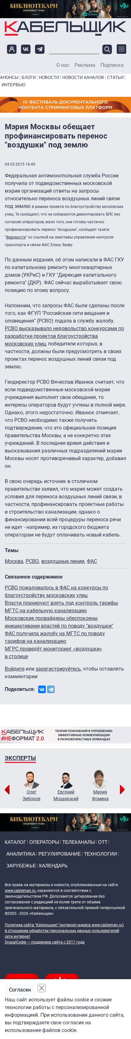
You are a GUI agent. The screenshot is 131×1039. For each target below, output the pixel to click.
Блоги (29, 77)
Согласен (20, 990)
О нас (62, 65)
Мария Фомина (100, 795)
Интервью (13, 85)
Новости (49, 77)
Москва (14, 561)
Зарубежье (21, 866)
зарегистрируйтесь (58, 669)
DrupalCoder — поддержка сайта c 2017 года (45, 942)
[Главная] (65, 28)
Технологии (100, 854)
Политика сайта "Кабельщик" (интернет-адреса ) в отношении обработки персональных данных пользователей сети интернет (64, 931)
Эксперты (20, 758)
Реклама (84, 65)
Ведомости (16, 237)
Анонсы (9, 77)
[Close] (42, 988)
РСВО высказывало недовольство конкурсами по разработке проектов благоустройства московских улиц (64, 336)
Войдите (14, 669)
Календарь (53, 866)
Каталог (15, 842)
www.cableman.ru (20, 890)
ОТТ (102, 842)
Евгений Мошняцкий (66, 795)
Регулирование (59, 854)
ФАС (92, 561)
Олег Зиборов (31, 795)
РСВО (32, 561)
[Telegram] (51, 689)
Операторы (44, 842)
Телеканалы (78, 842)
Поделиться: (20, 689)
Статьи (115, 77)
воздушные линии (62, 561)
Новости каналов (83, 77)
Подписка (112, 65)
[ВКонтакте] (42, 689)
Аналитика (20, 854)
